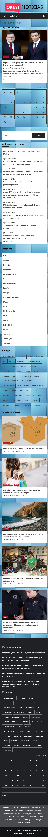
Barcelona (40, 356)
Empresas (7, 279)
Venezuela (16, 405)
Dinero (23, 366)
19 (18, 112)
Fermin (7, 68)
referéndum (30, 395)
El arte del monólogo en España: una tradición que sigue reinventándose (23, 216)
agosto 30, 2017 (16, 68)
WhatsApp (37, 405)
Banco (30, 356)
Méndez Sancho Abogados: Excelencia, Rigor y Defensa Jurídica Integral (21, 206)
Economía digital (10, 274)
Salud (5, 329)
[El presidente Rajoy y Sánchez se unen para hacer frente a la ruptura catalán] (24, 45)
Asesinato (21, 356)
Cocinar (6, 260)
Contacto (6, 807)
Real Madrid (18, 395)
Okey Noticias (10, 16)
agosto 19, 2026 (16, 451)
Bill (4, 361)
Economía (7, 270)
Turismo (6, 343)
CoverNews (17, 833)
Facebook (6, 376)
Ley (23, 381)
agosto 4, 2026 (16, 584)
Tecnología (7, 339)
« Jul (3, 127)
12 (18, 107)
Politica (34, 390)
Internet (15, 381)
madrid (29, 381)
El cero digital (8, 371)
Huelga (36, 376)
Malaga (6, 293)
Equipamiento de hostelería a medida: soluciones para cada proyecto (22, 183)
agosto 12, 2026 (16, 495)
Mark (19, 385)
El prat (19, 371)
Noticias (6, 57)
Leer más (6, 80)
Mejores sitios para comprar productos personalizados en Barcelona (18, 237)
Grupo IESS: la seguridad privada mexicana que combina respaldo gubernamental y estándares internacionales (21, 195)
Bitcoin (11, 361)
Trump (26, 400)
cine (4, 366)
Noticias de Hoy (9, 311)
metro (26, 385)
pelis (20, 390)
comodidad (13, 366)
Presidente (6, 395)
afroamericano (8, 356)
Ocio (5, 316)
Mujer (14, 390)
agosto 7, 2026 (16, 539)
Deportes (7, 265)
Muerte (5, 390)
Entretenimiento (10, 283)
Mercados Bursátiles (11, 297)
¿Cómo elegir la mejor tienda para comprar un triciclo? (21, 226)
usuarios (6, 405)
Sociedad (6, 334)
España (6, 288)
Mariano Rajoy (8, 385)
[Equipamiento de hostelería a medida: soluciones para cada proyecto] (24, 561)
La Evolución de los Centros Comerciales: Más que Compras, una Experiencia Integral (23, 162)
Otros (5, 320)
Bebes (5, 256)
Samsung (6, 400)
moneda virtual (38, 385)
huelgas (6, 381)
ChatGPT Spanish (24, 822)
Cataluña (20, 361)
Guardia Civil (26, 376)
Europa (35, 371)
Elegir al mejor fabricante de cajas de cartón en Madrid (21, 152)
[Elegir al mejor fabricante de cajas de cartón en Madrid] (24, 431)
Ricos (39, 395)
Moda (5, 302)
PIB (27, 390)
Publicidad (7, 325)
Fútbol (15, 376)
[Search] (44, 16)
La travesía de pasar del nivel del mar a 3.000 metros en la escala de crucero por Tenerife (23, 173)
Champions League (34, 361)
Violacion (27, 405)
